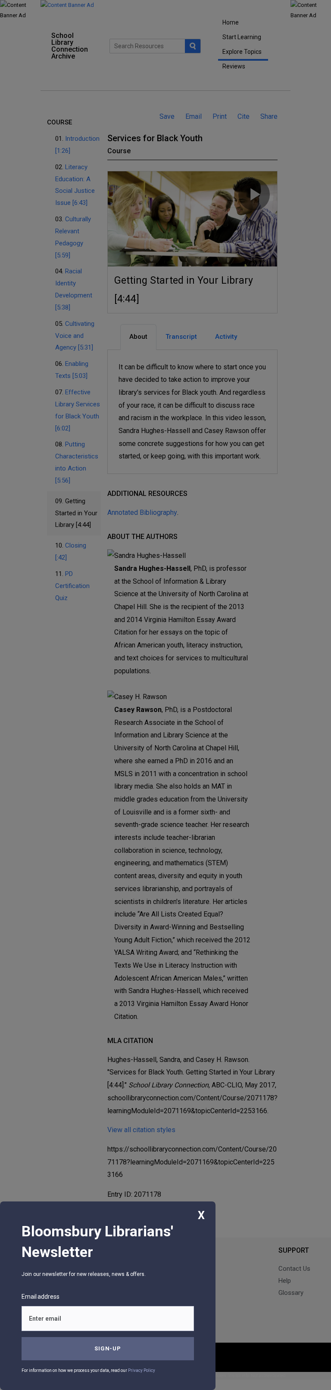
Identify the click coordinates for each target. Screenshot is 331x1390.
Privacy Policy (141, 1370)
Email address (40, 1296)
